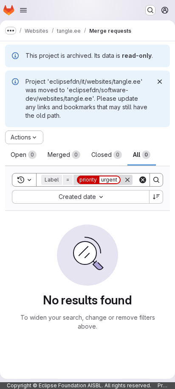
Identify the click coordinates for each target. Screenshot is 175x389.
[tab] (23, 154)
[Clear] (143, 180)
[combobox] (80, 197)
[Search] (156, 180)
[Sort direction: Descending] (156, 197)
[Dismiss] (160, 82)
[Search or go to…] (150, 10)
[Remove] (127, 180)
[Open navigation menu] (23, 10)
